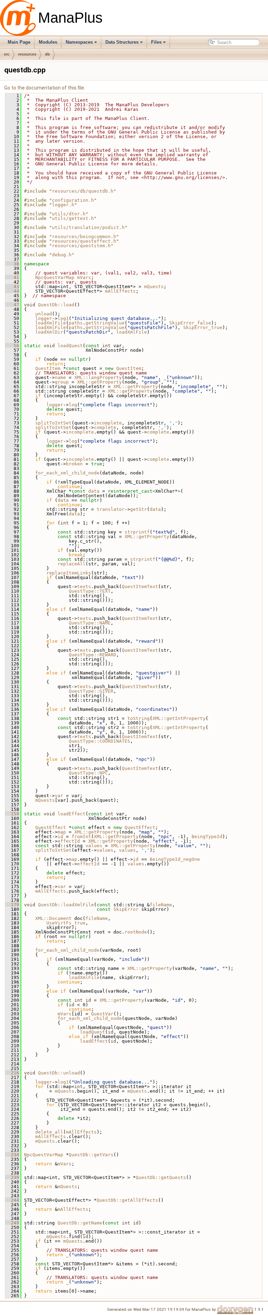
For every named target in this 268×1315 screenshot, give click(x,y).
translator (111, 509)
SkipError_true (202, 327)
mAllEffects (120, 291)
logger (43, 318)
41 (12, 277)
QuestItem (47, 368)
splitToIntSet (53, 423)
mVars (84, 277)
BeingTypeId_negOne (175, 859)
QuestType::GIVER (91, 691)
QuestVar (102, 1013)
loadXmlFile (50, 323)
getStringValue (105, 323)
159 (12, 813)
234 (12, 1154)
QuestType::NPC (88, 773)
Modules (48, 42)
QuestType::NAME (90, 623)
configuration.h (73, 200)
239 (12, 1177)
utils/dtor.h (68, 213)
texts (84, 586)
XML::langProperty (98, 377)
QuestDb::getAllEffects (127, 1200)
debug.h (62, 254)
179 (12, 904)
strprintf (137, 532)
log (73, 404)
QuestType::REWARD (92, 654)
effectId (69, 841)
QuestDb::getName (80, 1222)
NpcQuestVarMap (54, 277)
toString (138, 718)
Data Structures (122, 42)
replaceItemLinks (68, 573)
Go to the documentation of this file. (44, 88)
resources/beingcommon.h (84, 236)
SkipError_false (190, 323)
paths (76, 323)
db (47, 54)
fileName (161, 904)
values (93, 845)
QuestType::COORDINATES (99, 741)
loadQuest (70, 345)
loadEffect (71, 813)
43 (12, 286)
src (6, 54)
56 (12, 345)
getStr (138, 509)
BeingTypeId (207, 836)
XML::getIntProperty (179, 718)
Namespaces (79, 42)
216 (12, 1072)
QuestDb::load (56, 304)
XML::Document (53, 918)
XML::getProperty (99, 382)
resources (27, 54)
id (60, 836)
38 (12, 263)
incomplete (108, 423)
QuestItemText (140, 586)
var (59, 795)
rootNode (136, 932)
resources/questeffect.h (84, 241)
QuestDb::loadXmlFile (66, 904)
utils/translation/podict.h (88, 227)
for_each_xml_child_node (67, 473)
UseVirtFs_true (65, 922)
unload (43, 313)
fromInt (81, 836)
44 (12, 291)
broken (74, 463)
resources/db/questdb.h (82, 191)
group (62, 382)
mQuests (154, 286)
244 (12, 1200)
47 (12, 304)
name (60, 377)
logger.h (63, 204)
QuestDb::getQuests (161, 1177)
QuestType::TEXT (90, 591)
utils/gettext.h (73, 218)
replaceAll (71, 563)
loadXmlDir (49, 332)
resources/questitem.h (81, 245)
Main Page (19, 42)
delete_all (49, 1132)
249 (12, 1222)
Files (156, 42)
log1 (63, 318)
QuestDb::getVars (91, 1154)
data (93, 491)
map (62, 832)
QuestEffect (50, 827)
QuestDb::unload (59, 1072)
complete (105, 427)
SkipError (126, 909)
